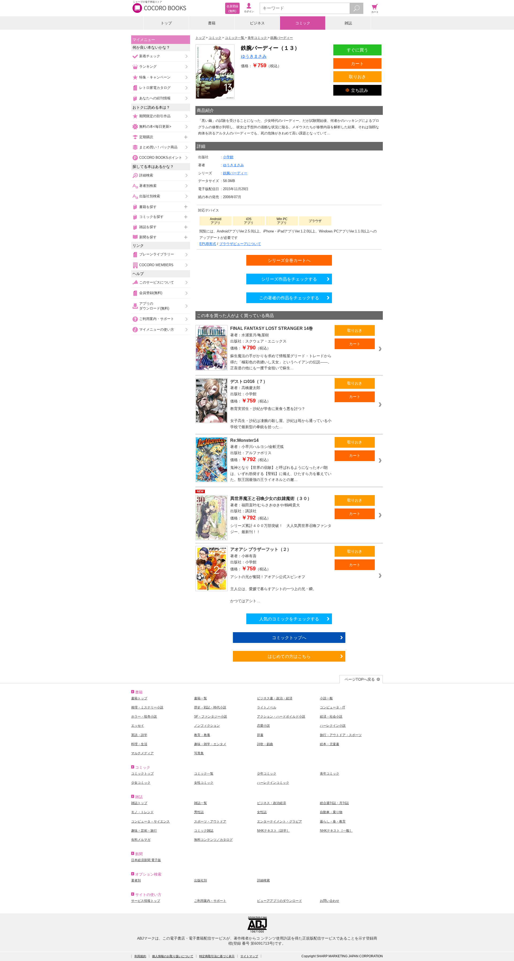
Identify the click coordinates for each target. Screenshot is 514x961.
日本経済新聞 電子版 (146, 860)
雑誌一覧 (200, 803)
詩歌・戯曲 (265, 744)
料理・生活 (139, 744)
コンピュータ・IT (332, 707)
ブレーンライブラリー (156, 254)
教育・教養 (202, 735)
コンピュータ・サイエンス (150, 821)
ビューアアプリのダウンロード (279, 901)
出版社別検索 (149, 196)
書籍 (212, 23)
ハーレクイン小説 (333, 726)
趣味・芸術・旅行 (144, 830)
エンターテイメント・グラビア (279, 821)
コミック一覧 (203, 773)
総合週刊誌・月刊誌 (334, 803)
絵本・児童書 (329, 744)
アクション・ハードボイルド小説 (281, 716)
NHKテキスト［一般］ (336, 830)
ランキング (148, 67)
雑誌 (348, 23)
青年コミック (329, 773)
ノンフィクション (207, 726)
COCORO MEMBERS (156, 265)
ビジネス (257, 23)
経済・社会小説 (331, 716)
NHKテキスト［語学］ (273, 830)
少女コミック (140, 783)
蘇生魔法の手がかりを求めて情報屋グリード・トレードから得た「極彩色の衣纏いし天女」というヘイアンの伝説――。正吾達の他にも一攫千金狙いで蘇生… (280, 362)
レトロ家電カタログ (155, 88)
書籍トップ (139, 698)
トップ (166, 23)
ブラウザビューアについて (240, 244)
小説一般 (326, 698)
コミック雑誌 (203, 830)
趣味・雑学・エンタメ (210, 744)
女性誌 (262, 812)
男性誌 (199, 812)
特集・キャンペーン (155, 77)
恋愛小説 (263, 726)
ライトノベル (266, 707)
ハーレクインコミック (273, 783)
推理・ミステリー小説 (147, 707)
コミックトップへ (289, 637)
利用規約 (140, 956)
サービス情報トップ (145, 901)
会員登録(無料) (150, 293)
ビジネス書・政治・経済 (274, 698)
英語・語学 (139, 735)
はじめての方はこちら (289, 656)
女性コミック (203, 783)
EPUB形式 (207, 244)
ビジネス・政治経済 (271, 803)
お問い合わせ (329, 901)
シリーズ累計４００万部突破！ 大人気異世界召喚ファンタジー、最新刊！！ (280, 528)
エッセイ (137, 726)
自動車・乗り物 (331, 812)
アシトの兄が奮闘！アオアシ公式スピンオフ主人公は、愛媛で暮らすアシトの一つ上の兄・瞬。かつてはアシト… (273, 589)
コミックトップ (142, 773)
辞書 (260, 735)
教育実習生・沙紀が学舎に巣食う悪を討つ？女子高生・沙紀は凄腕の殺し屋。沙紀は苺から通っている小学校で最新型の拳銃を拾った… (280, 417)
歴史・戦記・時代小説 (210, 707)
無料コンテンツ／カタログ (213, 840)
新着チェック (149, 56)
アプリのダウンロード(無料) (154, 306)
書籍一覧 (200, 698)
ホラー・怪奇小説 (144, 716)
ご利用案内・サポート (156, 319)
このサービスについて (156, 282)
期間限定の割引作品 (155, 116)
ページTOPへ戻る (360, 679)
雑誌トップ (139, 803)
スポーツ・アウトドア (210, 821)
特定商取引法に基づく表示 (217, 956)
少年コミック (266, 773)
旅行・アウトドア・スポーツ (341, 735)
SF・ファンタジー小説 (210, 716)
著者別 (136, 880)
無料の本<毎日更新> (155, 127)
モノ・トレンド (142, 812)
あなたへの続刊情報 (155, 98)
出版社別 (200, 880)
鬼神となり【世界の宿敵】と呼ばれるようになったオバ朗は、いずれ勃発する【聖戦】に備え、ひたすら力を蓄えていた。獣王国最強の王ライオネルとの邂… (280, 473)
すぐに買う (357, 49)
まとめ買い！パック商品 (158, 147)
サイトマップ (249, 956)
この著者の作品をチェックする (289, 297)
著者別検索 (148, 186)
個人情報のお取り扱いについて (172, 956)
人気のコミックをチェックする (289, 618)
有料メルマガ (140, 840)
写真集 (199, 753)
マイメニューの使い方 (156, 329)
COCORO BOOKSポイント (160, 158)
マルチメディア (142, 753)
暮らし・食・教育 (333, 821)
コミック (302, 23)
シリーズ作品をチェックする (289, 279)
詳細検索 (146, 175)
